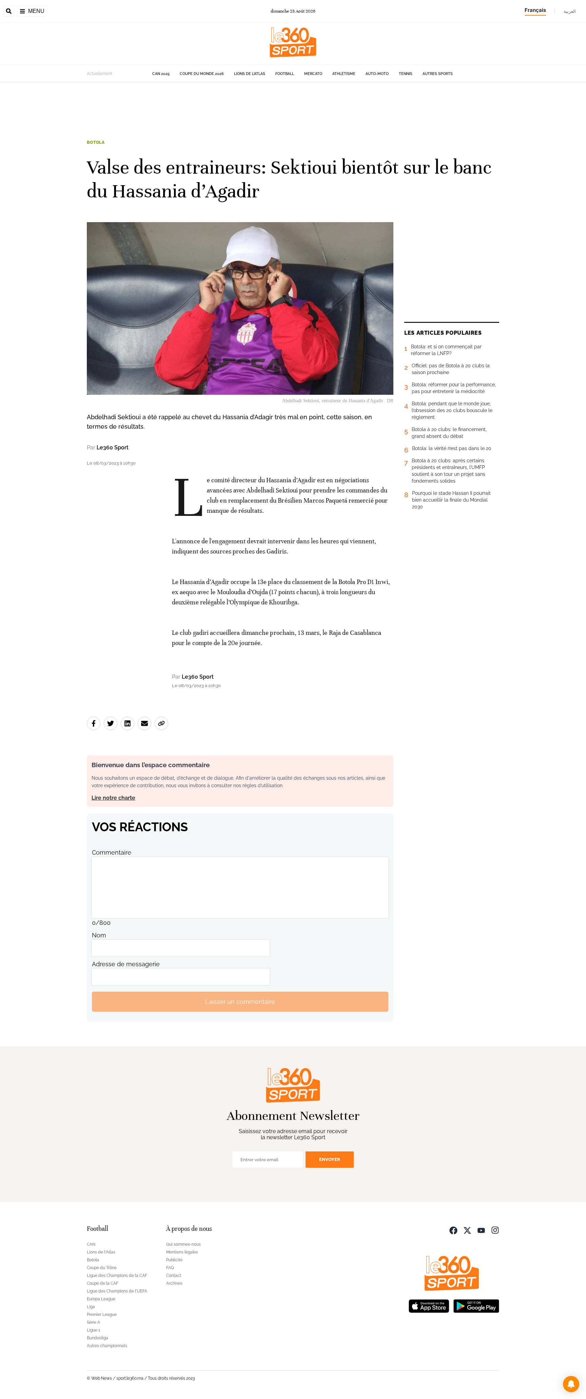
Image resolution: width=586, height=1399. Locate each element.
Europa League (101, 1299)
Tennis (405, 74)
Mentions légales (182, 1252)
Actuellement (99, 73)
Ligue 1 (93, 1330)
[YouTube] (481, 1229)
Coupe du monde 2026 (202, 74)
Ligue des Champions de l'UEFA (117, 1291)
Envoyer (329, 1159)
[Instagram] (495, 1229)
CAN (91, 1244)
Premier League (102, 1314)
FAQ (170, 1267)
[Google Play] (476, 1305)
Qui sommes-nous (183, 1244)
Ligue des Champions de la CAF (117, 1275)
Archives (174, 1283)
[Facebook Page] (453, 1229)
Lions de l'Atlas (249, 74)
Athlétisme (343, 74)
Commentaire (111, 852)
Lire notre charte (113, 798)
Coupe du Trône (102, 1267)
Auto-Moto (377, 74)
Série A (93, 1322)
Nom (99, 935)
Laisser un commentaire (240, 1001)
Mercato (313, 74)
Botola (96, 142)
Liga (91, 1306)
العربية (570, 11)
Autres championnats (107, 1345)
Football (284, 74)
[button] (571, 1384)
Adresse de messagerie (126, 964)
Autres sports (438, 74)
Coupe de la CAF (102, 1283)
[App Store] (429, 1305)
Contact (173, 1275)
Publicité (174, 1260)
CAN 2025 (161, 74)
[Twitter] (467, 1229)
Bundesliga (97, 1338)
